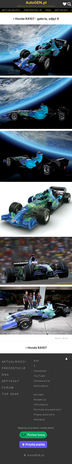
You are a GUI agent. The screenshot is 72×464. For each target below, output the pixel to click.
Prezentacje (33, 10)
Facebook (40, 370)
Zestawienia (42, 380)
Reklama (39, 419)
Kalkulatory (41, 385)
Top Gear (10, 394)
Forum (8, 387)
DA (48, 10)
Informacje (41, 404)
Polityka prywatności (48, 409)
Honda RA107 (24, 19)
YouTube (39, 375)
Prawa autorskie (44, 414)
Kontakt (39, 394)
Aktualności (11, 10)
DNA (5, 374)
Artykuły (61, 10)
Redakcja (40, 399)
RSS (36, 360)
